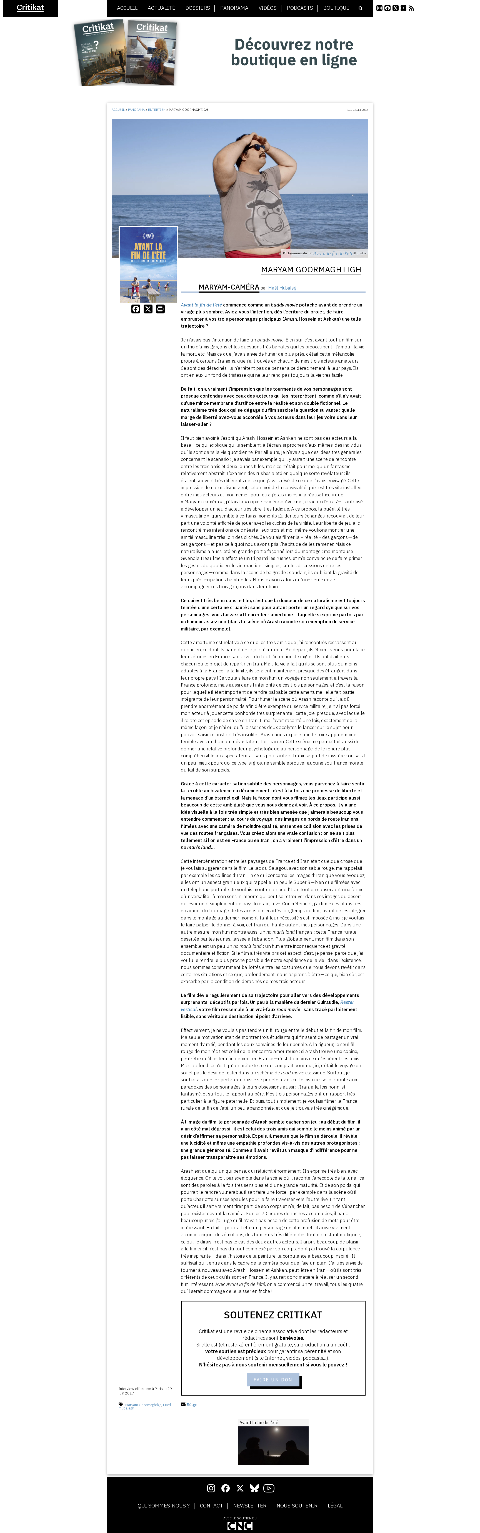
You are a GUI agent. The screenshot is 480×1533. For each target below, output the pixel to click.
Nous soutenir (297, 1506)
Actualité (161, 8)
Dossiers (198, 8)
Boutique (336, 8)
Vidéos (268, 8)
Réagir (192, 1404)
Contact (211, 1506)
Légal (335, 1506)
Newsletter (249, 1506)
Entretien (157, 110)
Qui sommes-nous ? (164, 1506)
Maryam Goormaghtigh (143, 1404)
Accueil (127, 8)
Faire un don (273, 1380)
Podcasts (300, 8)
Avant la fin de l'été (333, 253)
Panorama (234, 8)
